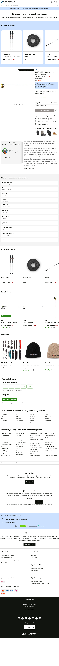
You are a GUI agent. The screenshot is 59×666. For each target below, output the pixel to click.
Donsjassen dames (6, 433)
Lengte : (37, 102)
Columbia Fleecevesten (36, 447)
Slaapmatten (4, 448)
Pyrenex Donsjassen (35, 443)
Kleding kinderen (20, 454)
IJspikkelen (18, 435)
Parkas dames (5, 435)
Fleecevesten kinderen (36, 433)
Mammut (32, 422)
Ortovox (3, 416)
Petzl (46, 422)
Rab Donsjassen (49, 440)
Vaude (32, 420)
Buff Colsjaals (48, 450)
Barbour (18, 422)
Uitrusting (21, 462)
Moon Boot (19, 418)
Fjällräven (32, 414)
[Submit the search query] (57, 6)
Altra (17, 414)
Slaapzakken (4, 453)
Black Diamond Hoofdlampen (34, 450)
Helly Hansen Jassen (35, 445)
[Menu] (1, 5)
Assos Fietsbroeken (50, 435)
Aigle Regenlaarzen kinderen (35, 436)
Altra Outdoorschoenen (51, 448)
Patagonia (4, 414)
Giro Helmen (48, 437)
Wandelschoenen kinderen (20, 447)
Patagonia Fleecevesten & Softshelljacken (36, 440)
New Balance (48, 416)
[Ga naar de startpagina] (2, 463)
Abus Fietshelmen (49, 453)
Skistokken (27, 462)
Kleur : (45, 92)
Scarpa (32, 418)
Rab (2, 418)
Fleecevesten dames (6, 437)
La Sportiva (4, 420)
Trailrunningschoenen (21, 440)
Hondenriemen (49, 444)
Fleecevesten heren (6, 444)
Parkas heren (4, 442)
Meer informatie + (40, 88)
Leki (36, 70)
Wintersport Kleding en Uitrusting (11, 462)
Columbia (32, 416)
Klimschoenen (19, 444)
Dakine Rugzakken (49, 433)
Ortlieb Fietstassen (50, 446)
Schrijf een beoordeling (40, 74)
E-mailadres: (29, 498)
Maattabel (54, 102)
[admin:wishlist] (56, 110)
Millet (17, 416)
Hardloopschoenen (21, 442)
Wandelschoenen (20, 437)
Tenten (3, 446)
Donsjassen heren (6, 440)
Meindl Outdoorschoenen (35, 454)
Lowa (2, 422)
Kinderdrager (19, 452)
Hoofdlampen (4, 450)
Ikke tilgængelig (45, 110)
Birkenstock (48, 420)
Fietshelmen (19, 450)
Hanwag (47, 418)
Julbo (46, 414)
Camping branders (6, 455)
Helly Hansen (19, 420)
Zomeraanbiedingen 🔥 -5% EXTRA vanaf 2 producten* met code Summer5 (29, 8)
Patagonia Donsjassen (51, 455)
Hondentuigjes (49, 442)
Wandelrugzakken (20, 433)
